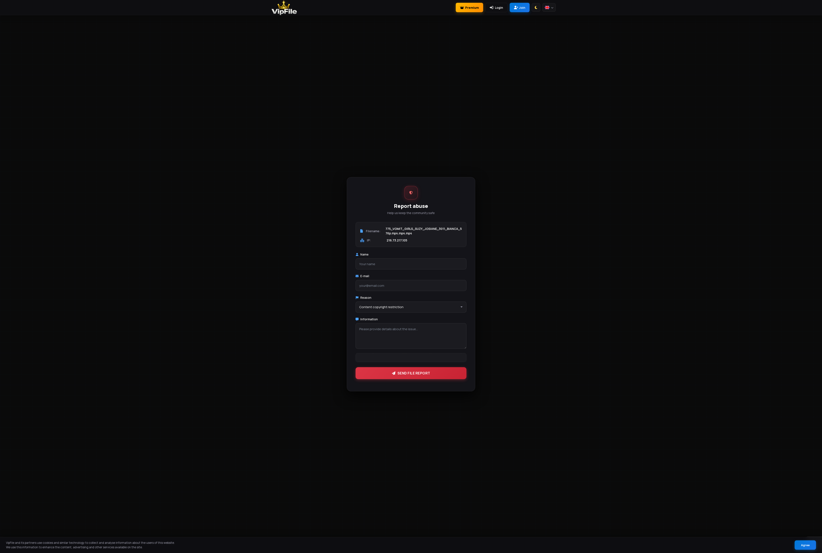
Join (522, 8)
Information (369, 319)
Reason (365, 298)
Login (499, 8)
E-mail (364, 276)
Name (364, 254)
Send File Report (414, 373)
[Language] (549, 7)
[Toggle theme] (536, 7)
